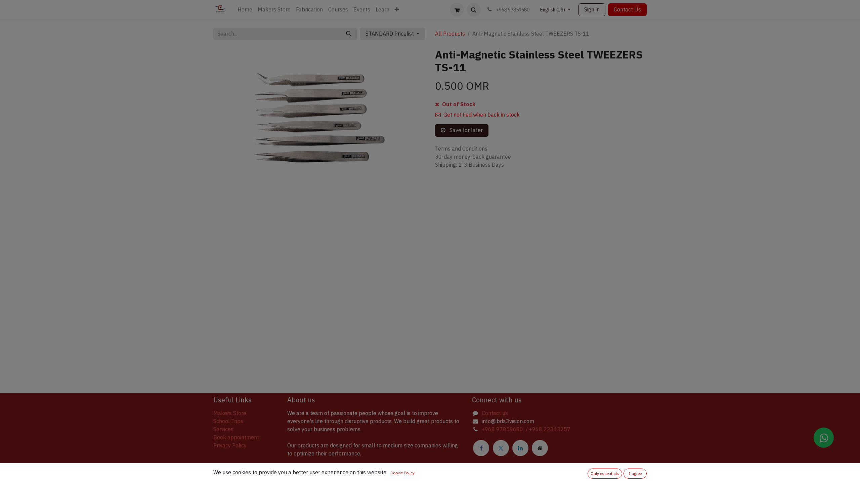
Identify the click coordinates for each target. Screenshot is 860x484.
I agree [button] (635, 474)
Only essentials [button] (605, 474)
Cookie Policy (402, 473)
